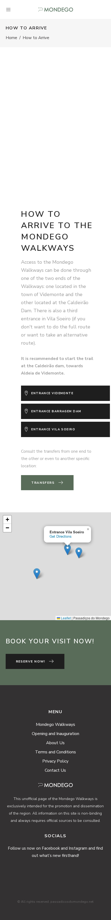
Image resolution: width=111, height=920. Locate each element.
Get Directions (60, 536)
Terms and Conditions (55, 752)
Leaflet (65, 618)
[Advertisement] (55, 118)
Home (11, 37)
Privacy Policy (55, 761)
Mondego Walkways (55, 724)
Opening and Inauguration (55, 734)
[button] (36, 573)
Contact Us (55, 770)
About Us (55, 743)
